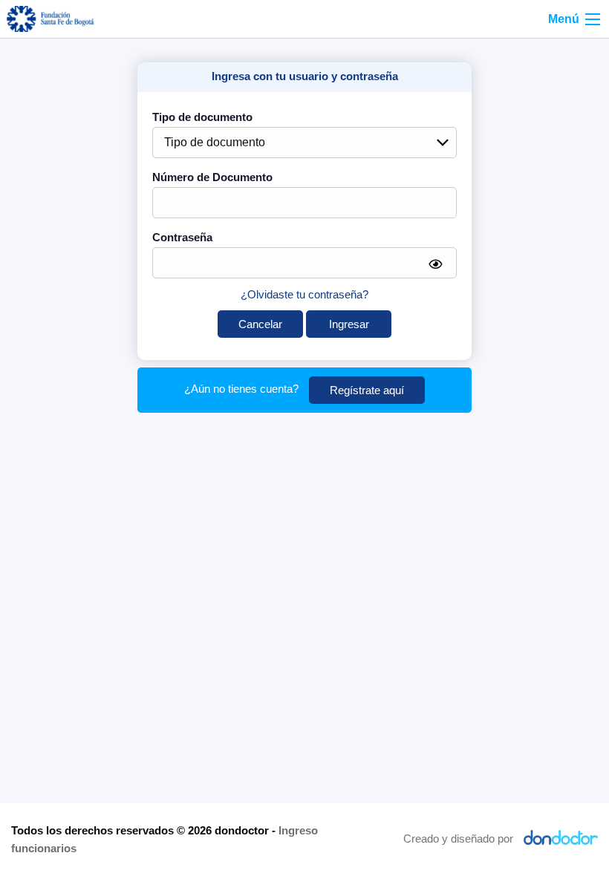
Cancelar (260, 324)
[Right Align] (592, 19)
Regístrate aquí (367, 390)
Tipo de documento (202, 117)
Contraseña (182, 237)
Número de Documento (212, 177)
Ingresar (349, 324)
